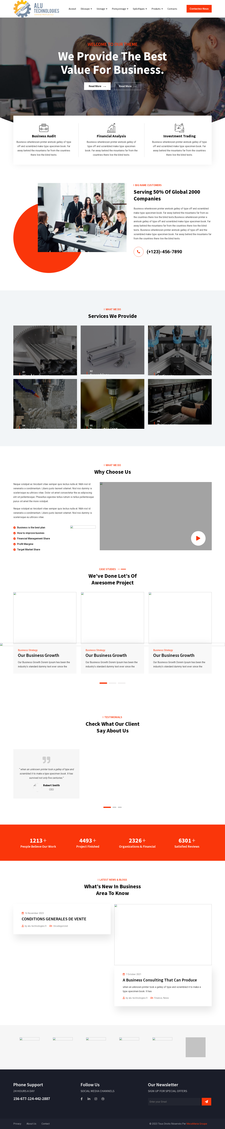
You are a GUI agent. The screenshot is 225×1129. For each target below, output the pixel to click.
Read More (95, 86)
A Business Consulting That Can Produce (160, 980)
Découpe (85, 8)
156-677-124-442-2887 (31, 1098)
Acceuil (72, 8)
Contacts (172, 8)
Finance (158, 998)
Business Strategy (28, 650)
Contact (45, 1123)
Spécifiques (139, 8)
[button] (103, 683)
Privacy (17, 1123)
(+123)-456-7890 (164, 251)
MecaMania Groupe (196, 1123)
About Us (31, 1123)
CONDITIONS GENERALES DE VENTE (54, 919)
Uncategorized (60, 926)
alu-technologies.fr (37, 926)
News (166, 998)
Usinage (101, 8)
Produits (156, 8)
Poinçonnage (119, 8)
